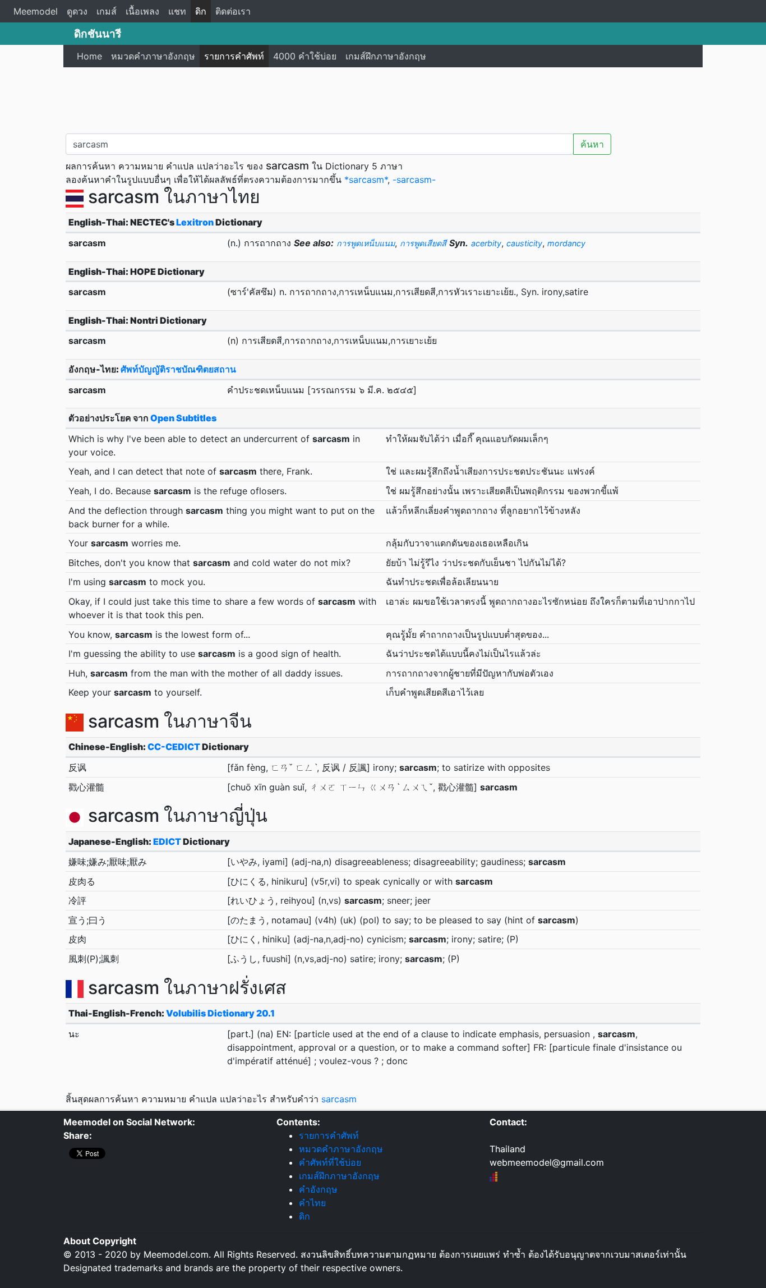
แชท (177, 11)
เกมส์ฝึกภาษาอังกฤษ (385, 56)
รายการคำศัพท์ (234, 56)
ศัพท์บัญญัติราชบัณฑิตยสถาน (178, 369)
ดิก (200, 11)
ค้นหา (592, 144)
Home (89, 56)
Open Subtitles (183, 418)
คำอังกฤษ (318, 1189)
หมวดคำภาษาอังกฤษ (153, 56)
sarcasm (339, 1099)
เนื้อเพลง (142, 11)
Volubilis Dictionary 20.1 (220, 1013)
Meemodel (35, 11)
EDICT (167, 841)
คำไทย (312, 1202)
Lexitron (195, 222)
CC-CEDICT (173, 746)
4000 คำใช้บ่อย (304, 56)
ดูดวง (77, 11)
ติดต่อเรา (233, 11)
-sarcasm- (414, 179)
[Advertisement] (383, 98)
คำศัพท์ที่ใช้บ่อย (330, 1162)
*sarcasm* (365, 179)
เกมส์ (106, 11)
